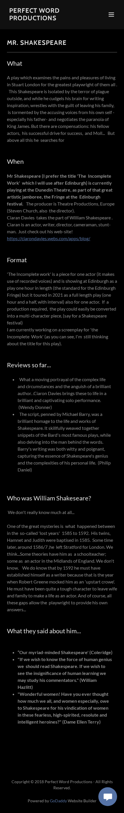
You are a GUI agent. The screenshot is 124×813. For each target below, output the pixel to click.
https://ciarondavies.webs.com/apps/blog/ (48, 238)
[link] (45, 18)
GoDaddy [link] (58, 800)
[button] (111, 14)
